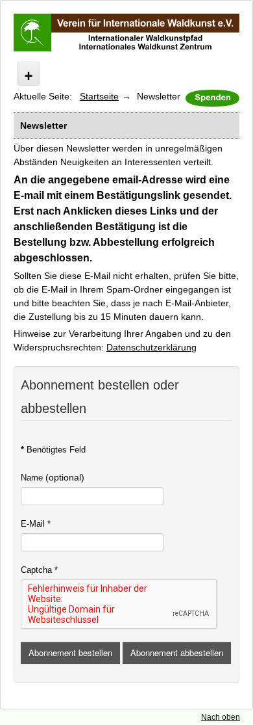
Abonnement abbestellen (176, 652)
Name (32, 477)
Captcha (39, 570)
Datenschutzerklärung (151, 347)
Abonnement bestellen (70, 652)
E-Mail (36, 524)
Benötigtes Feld (53, 450)
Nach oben (220, 717)
